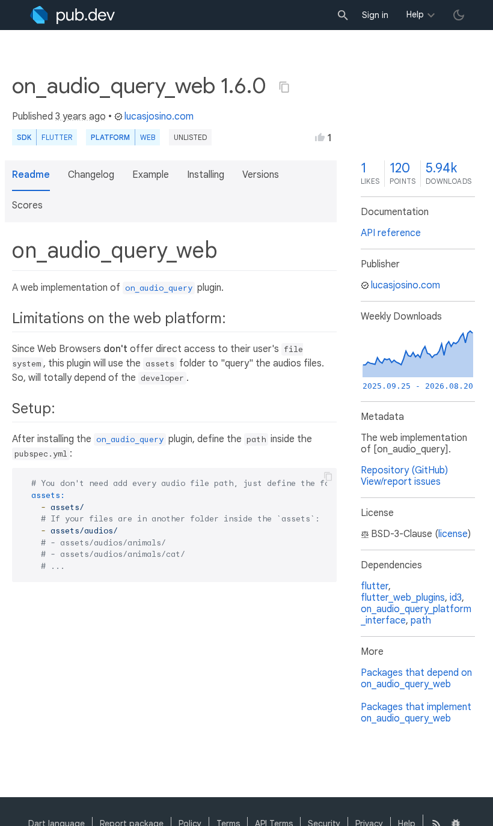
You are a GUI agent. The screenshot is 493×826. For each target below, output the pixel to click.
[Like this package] (319, 137)
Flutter (56, 137)
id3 (456, 598)
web (147, 137)
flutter (374, 586)
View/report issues (401, 482)
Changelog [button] (91, 175)
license (453, 534)
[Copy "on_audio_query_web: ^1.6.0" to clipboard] (284, 87)
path (421, 621)
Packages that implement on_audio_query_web (416, 712)
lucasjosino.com (159, 117)
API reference (391, 233)
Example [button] (150, 175)
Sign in (375, 15)
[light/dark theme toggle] (459, 15)
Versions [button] (260, 175)
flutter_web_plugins (403, 598)
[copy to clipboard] (328, 476)
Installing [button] (205, 175)
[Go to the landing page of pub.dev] (72, 15)
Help (415, 14)
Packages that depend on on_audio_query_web (416, 678)
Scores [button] (27, 205)
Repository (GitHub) (404, 470)
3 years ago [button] (80, 117)
